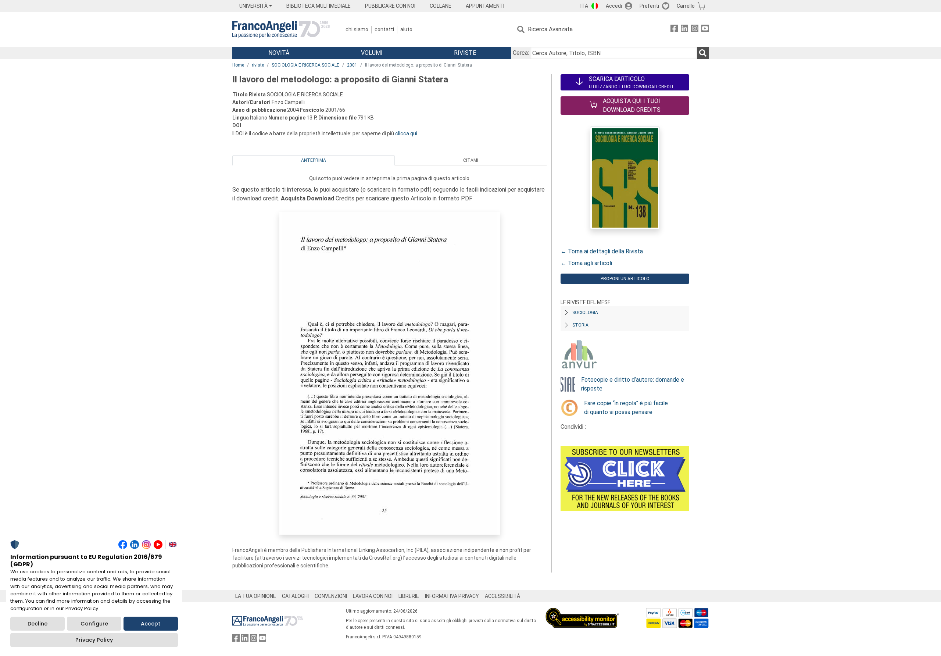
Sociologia (585, 312)
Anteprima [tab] (313, 160)
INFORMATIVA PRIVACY (452, 596)
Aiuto (406, 29)
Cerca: (521, 52)
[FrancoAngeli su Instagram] (694, 30)
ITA (584, 6)
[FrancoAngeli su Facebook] (674, 30)
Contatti (384, 29)
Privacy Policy (94, 639)
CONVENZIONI (331, 596)
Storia (580, 325)
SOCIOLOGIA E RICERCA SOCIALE (305, 65)
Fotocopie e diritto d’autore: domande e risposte (632, 384)
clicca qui (406, 133)
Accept (151, 623)
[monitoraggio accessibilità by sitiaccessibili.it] (582, 612)
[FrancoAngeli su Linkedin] (684, 30)
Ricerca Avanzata (550, 29)
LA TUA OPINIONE (255, 596)
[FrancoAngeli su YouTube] (705, 30)
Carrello (686, 6)
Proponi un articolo (625, 278)
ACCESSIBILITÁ (502, 596)
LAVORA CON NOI (373, 596)
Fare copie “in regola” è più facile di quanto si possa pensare (626, 408)
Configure (94, 623)
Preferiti (649, 6)
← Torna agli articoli (586, 263)
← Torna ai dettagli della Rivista (602, 251)
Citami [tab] (470, 160)
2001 (352, 65)
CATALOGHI (295, 596)
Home (238, 65)
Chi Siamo (357, 29)
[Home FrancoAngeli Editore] (281, 29)
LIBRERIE (408, 596)
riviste (258, 65)
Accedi (614, 6)
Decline (37, 623)
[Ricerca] (703, 53)
